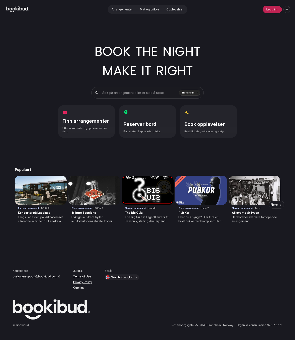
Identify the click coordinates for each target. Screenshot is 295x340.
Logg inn (272, 9)
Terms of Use (82, 276)
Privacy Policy (82, 282)
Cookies (78, 287)
